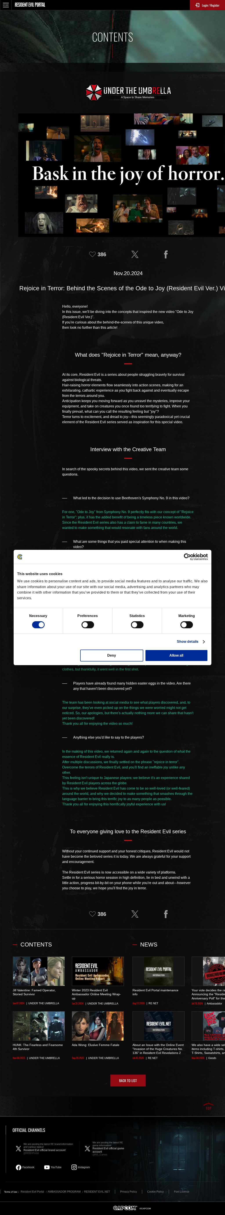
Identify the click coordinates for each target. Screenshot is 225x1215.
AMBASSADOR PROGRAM (64, 1191)
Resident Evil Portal (32, 1191)
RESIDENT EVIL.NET (97, 1191)
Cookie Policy (155, 1191)
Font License (181, 1191)
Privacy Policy (128, 1191)
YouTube (56, 1167)
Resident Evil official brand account (48, 1148)
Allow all (176, 655)
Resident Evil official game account (108, 1148)
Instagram (84, 1167)
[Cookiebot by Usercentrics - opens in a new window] (188, 556)
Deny (111, 655)
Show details (187, 641)
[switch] (88, 624)
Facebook (28, 1167)
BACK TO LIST (128, 1080)
